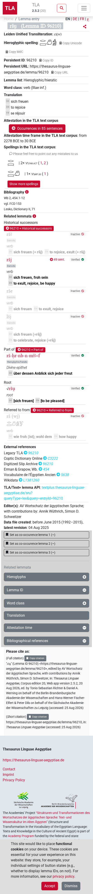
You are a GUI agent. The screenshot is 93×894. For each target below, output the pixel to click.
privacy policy (63, 876)
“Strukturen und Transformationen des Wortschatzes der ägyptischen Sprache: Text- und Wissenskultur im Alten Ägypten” (46, 817)
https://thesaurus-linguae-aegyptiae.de (33, 760)
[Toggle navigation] (84, 8)
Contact (9, 769)
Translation (16, 615)
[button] (84, 26)
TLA (10, 8)
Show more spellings (23, 184)
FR (82, 19)
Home (8, 19)
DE (75, 19)
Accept (49, 886)
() (32, 535)
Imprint (8, 774)
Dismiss (71, 886)
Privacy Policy (14, 780)
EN (67, 19)
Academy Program (21, 836)
